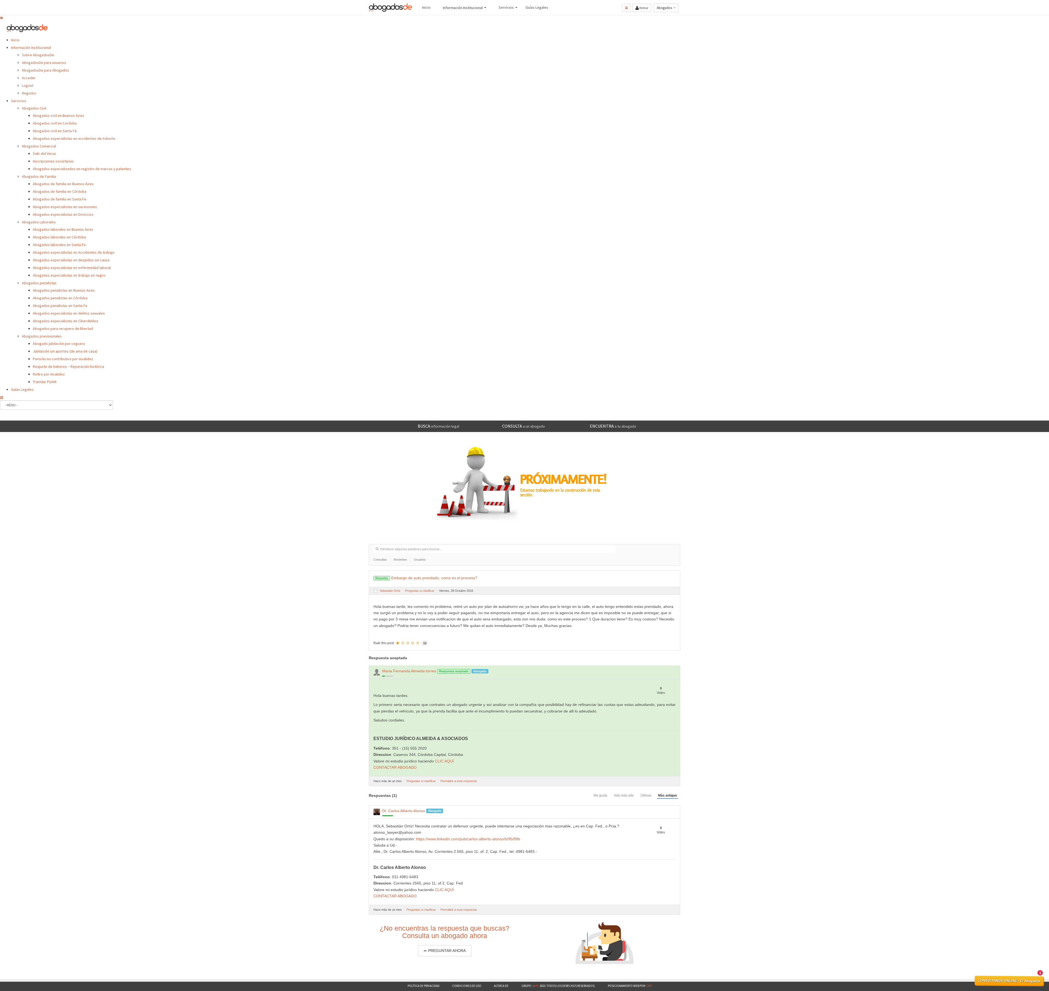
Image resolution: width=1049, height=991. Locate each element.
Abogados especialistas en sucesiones (65, 206)
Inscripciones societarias (53, 161)
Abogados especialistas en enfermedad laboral (72, 267)
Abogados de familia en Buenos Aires (63, 183)
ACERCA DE (501, 986)
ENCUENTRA (613, 426)
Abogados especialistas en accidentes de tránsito (74, 138)
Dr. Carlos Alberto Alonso (403, 811)
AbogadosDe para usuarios (44, 62)
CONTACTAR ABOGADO (395, 767)
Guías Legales (22, 389)
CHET (648, 986)
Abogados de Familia (39, 176)
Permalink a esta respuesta (458, 781)
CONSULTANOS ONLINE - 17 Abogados (1009, 980)
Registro (29, 93)
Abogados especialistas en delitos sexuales (69, 313)
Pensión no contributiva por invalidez (63, 358)
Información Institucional (31, 47)
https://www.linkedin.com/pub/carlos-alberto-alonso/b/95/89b (468, 839)
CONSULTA (523, 426)
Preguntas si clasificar (419, 590)
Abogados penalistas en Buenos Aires (64, 290)
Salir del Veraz (44, 153)
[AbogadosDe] (390, 7)
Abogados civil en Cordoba (55, 123)
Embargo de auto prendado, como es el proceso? (426, 578)
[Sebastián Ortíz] (375, 591)
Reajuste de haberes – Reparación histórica (68, 366)
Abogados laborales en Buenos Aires (63, 229)
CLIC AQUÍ (444, 761)
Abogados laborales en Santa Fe (59, 244)
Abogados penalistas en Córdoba (60, 297)
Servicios (18, 100)
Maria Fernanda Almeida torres (409, 671)
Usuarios (420, 559)
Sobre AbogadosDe (38, 54)
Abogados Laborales (39, 222)
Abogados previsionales (42, 336)
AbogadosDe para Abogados (45, 70)
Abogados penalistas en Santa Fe (60, 305)
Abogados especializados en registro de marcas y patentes (82, 168)
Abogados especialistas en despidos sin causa (71, 260)
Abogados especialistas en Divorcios (63, 214)
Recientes (400, 559)
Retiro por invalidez (49, 374)
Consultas (380, 559)
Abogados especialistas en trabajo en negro (69, 275)
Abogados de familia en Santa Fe (59, 199)
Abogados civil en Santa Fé (55, 130)
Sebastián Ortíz (390, 590)
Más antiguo (667, 795)
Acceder (29, 77)
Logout (27, 85)
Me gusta (600, 795)
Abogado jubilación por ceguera (59, 343)
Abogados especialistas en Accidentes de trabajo (73, 252)
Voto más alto (624, 795)
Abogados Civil (34, 108)
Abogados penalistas (39, 282)
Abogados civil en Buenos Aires (58, 115)
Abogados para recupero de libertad (63, 328)
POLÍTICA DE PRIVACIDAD (424, 986)
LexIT (534, 986)
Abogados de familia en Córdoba (59, 191)
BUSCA (438, 426)
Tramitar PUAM (44, 381)
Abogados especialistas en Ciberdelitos (65, 320)
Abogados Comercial (39, 146)
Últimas (646, 795)
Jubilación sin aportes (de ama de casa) (65, 351)
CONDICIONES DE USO (466, 986)
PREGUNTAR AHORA (446, 950)
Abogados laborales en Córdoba (59, 237)
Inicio (15, 39)
